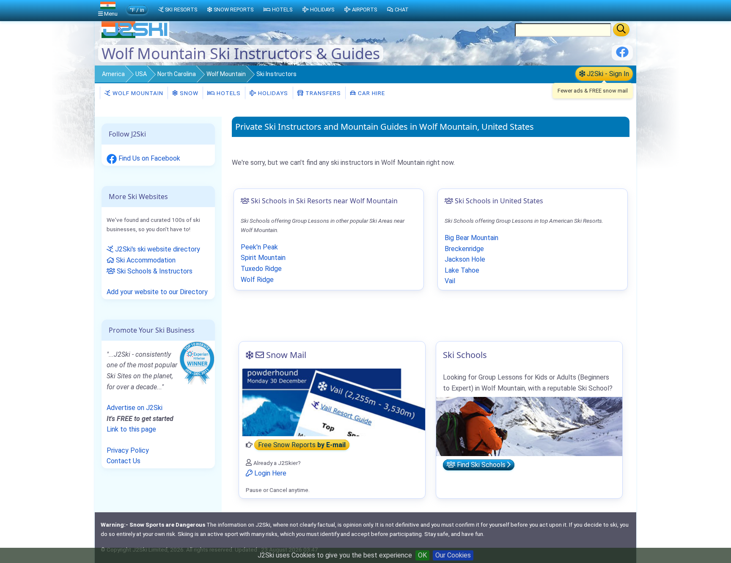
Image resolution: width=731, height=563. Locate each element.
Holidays (272, 93)
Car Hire (370, 93)
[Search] (621, 29)
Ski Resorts (181, 9)
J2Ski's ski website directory (156, 249)
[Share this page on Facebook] (622, 55)
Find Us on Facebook (148, 158)
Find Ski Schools (481, 465)
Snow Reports (233, 9)
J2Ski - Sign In (607, 74)
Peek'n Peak (259, 247)
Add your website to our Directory (157, 292)
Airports (364, 9)
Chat (402, 9)
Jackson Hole (465, 259)
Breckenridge (464, 249)
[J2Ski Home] (135, 36)
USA (141, 74)
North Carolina (176, 74)
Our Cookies (453, 555)
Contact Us (123, 461)
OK (422, 555)
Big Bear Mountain (471, 238)
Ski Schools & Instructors (153, 271)
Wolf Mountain (226, 74)
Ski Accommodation (145, 260)
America (113, 74)
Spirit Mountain (263, 258)
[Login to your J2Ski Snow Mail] (332, 402)
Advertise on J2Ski (134, 408)
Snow (188, 93)
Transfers (322, 93)
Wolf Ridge (257, 280)
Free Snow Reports (302, 445)
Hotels (228, 93)
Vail (450, 281)
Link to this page (131, 429)
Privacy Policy (128, 450)
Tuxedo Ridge (261, 269)
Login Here (269, 473)
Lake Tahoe (462, 270)
